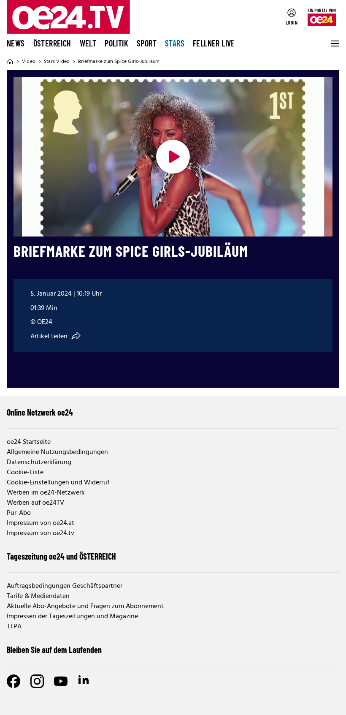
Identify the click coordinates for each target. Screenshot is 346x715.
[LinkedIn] (84, 681)
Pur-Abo (19, 513)
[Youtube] (61, 681)
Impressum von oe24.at (40, 523)
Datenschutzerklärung (39, 462)
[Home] (10, 61)
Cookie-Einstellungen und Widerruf (58, 482)
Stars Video (57, 61)
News (16, 43)
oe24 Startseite (29, 442)
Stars (174, 43)
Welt (88, 43)
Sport (147, 43)
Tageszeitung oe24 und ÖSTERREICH (61, 556)
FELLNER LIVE (214, 43)
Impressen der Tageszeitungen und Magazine (72, 616)
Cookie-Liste (25, 472)
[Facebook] (13, 681)
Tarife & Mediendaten (38, 596)
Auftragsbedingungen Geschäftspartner (64, 586)
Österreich (52, 43)
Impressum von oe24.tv (40, 533)
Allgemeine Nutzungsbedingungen (57, 452)
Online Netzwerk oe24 (40, 412)
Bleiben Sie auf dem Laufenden (54, 649)
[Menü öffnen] (334, 43)
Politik (116, 43)
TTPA (14, 626)
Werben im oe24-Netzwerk (46, 492)
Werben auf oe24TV (35, 503)
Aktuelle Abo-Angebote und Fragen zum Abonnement (85, 606)
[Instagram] (37, 681)
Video (28, 61)
